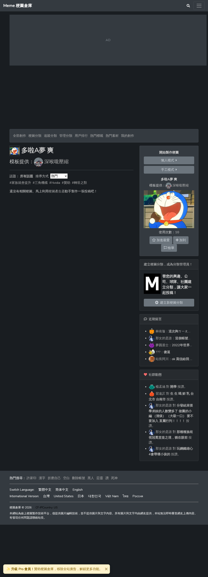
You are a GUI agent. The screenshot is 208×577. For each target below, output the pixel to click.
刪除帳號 (78, 478)
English (78, 489)
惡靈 (99, 478)
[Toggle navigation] (199, 6)
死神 (114, 478)
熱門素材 (112, 136)
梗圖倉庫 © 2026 (20, 507)
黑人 (91, 478)
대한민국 (94, 496)
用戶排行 (81, 136)
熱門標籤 (96, 136)
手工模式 (168, 170)
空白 (66, 478)
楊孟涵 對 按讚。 (171, 386)
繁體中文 (44, 489)
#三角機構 (40, 183)
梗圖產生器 (57, 191)
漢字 (42, 478)
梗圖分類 (34, 136)
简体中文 (61, 489)
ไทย (125, 496)
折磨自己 (54, 478)
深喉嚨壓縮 (56, 161)
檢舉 (170, 248)
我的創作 (127, 136)
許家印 (31, 478)
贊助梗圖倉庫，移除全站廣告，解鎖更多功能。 (54, 569)
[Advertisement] (104, 97)
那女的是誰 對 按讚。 (171, 415)
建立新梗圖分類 (170, 302)
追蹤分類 (50, 136)
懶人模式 (168, 160)
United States (64, 496)
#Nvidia (54, 183)
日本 (81, 496)
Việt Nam (112, 496)
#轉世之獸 (79, 183)
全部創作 (19, 136)
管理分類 (65, 136)
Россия (137, 496)
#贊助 (66, 183)
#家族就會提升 (20, 183)
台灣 (46, 496)
